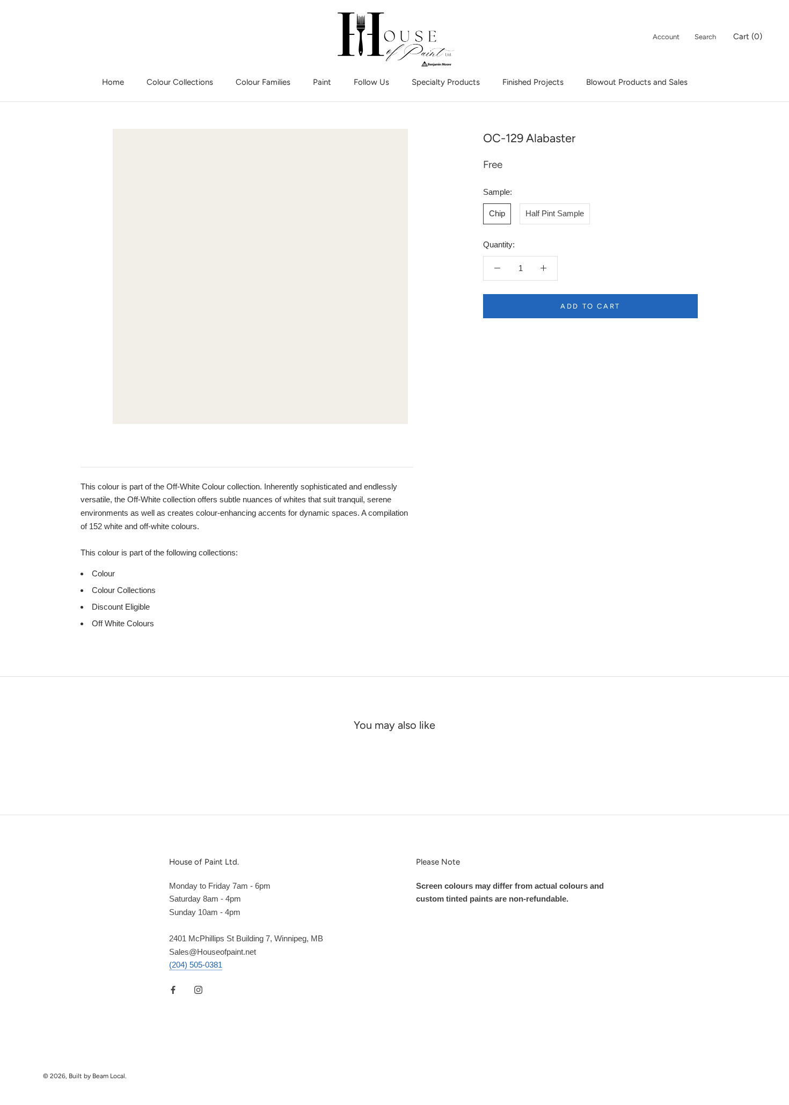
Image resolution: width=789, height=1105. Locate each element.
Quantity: (499, 244)
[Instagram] (198, 989)
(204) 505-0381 (195, 964)
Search (705, 37)
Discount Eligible (121, 606)
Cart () (747, 36)
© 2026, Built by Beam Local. (85, 1076)
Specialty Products (446, 82)
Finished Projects (533, 82)
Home (113, 82)
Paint (322, 82)
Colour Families (263, 82)
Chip (497, 213)
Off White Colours (123, 623)
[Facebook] (173, 989)
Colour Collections (180, 82)
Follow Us (371, 82)
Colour (103, 573)
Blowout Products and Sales (637, 82)
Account (666, 37)
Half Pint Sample (554, 213)
